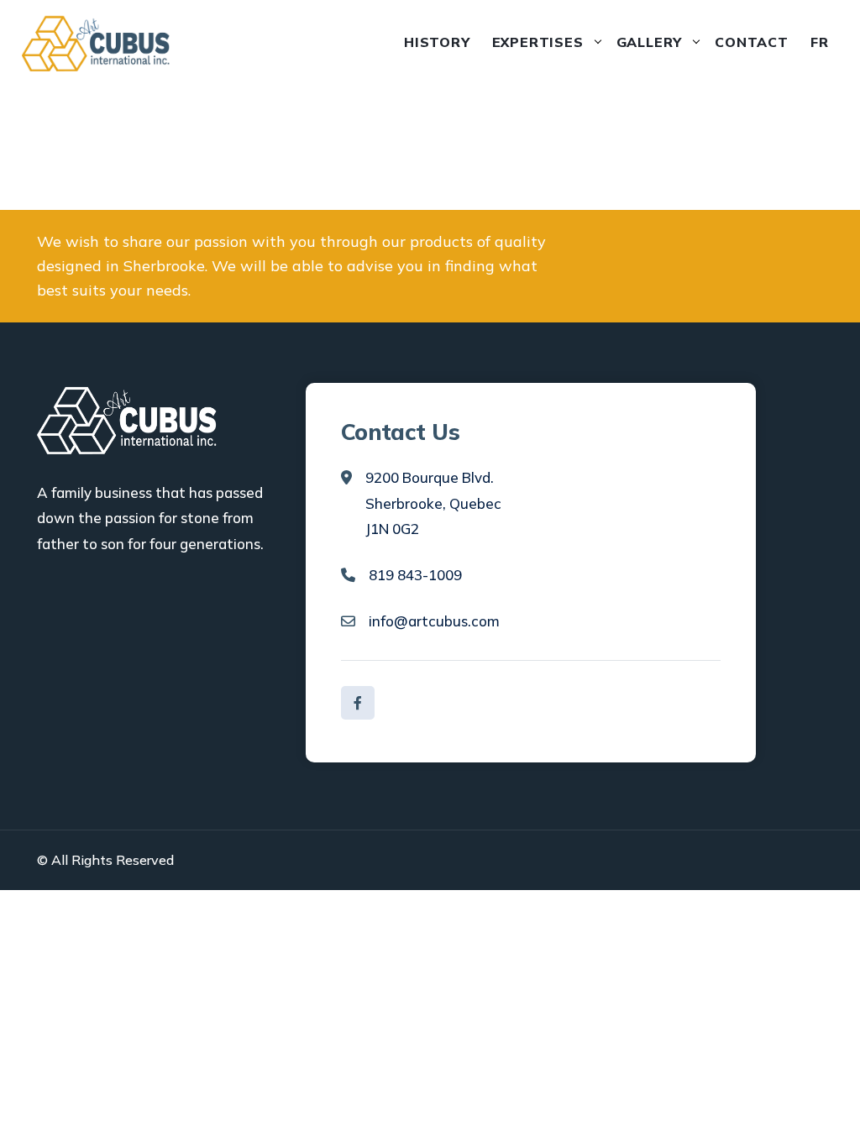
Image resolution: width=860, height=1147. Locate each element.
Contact (752, 42)
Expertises (538, 42)
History (437, 42)
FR (819, 42)
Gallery (649, 42)
